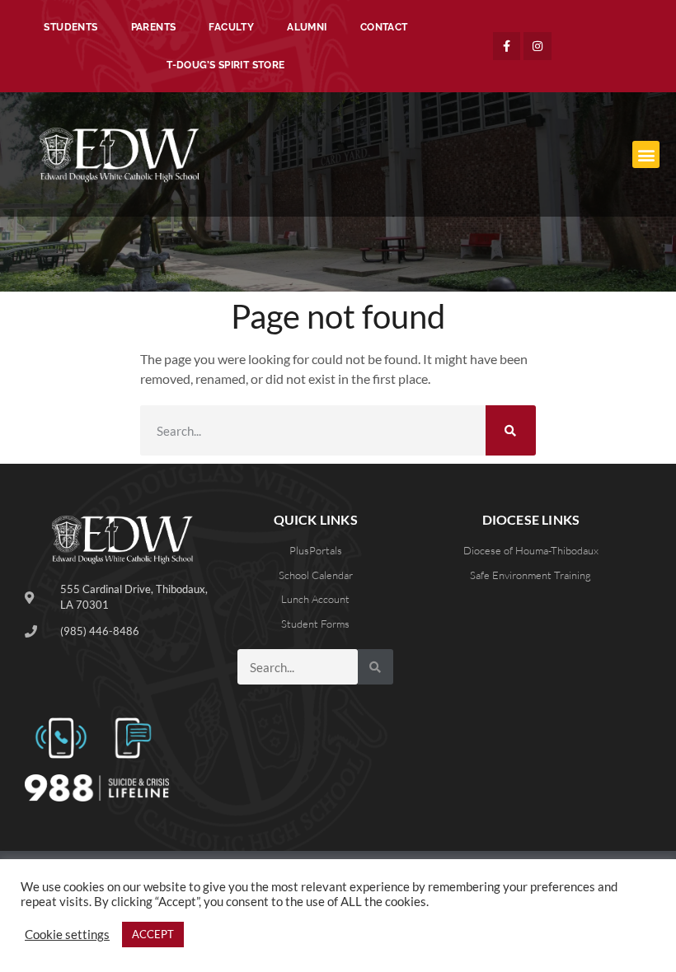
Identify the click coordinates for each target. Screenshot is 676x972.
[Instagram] (537, 46)
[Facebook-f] (507, 46)
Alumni (306, 27)
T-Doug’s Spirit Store (225, 65)
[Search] (511, 430)
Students (70, 27)
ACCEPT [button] (153, 934)
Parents (153, 27)
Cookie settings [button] (67, 935)
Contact (384, 27)
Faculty (231, 27)
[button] (646, 154)
